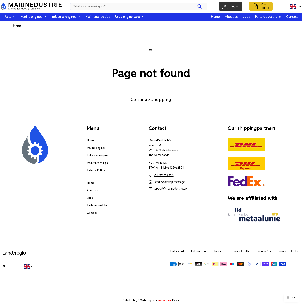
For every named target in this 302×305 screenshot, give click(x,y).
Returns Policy (96, 170)
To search (219, 251)
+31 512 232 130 (163, 175)
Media (168, 300)
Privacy (282, 251)
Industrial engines (98, 155)
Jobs (246, 17)
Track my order (178, 251)
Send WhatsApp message (169, 182)
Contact (292, 17)
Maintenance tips (97, 17)
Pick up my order (200, 251)
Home (215, 17)
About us (231, 17)
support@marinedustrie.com (171, 188)
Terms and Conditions (241, 251)
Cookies (295, 251)
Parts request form (268, 17)
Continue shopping (151, 99)
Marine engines (96, 148)
